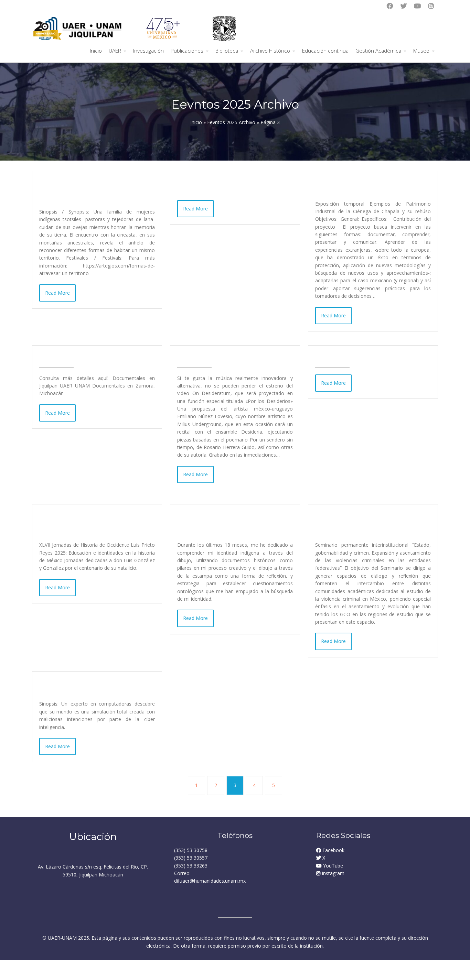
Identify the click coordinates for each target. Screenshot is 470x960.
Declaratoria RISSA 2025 (217, 182)
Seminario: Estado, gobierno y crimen (365, 519)
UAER (115, 50)
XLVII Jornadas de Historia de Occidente (88, 519)
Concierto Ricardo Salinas (358, 356)
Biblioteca (226, 50)
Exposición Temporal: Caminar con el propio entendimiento (228, 519)
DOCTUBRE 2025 (68, 356)
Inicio (96, 50)
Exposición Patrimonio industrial (370, 182)
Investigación (148, 50)
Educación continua (325, 50)
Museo (421, 50)
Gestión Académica (378, 50)
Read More (57, 293)
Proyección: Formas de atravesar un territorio (94, 186)
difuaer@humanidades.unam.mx (210, 880)
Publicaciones (187, 50)
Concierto (193, 356)
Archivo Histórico (270, 50)
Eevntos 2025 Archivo (231, 122)
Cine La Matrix (63, 682)
